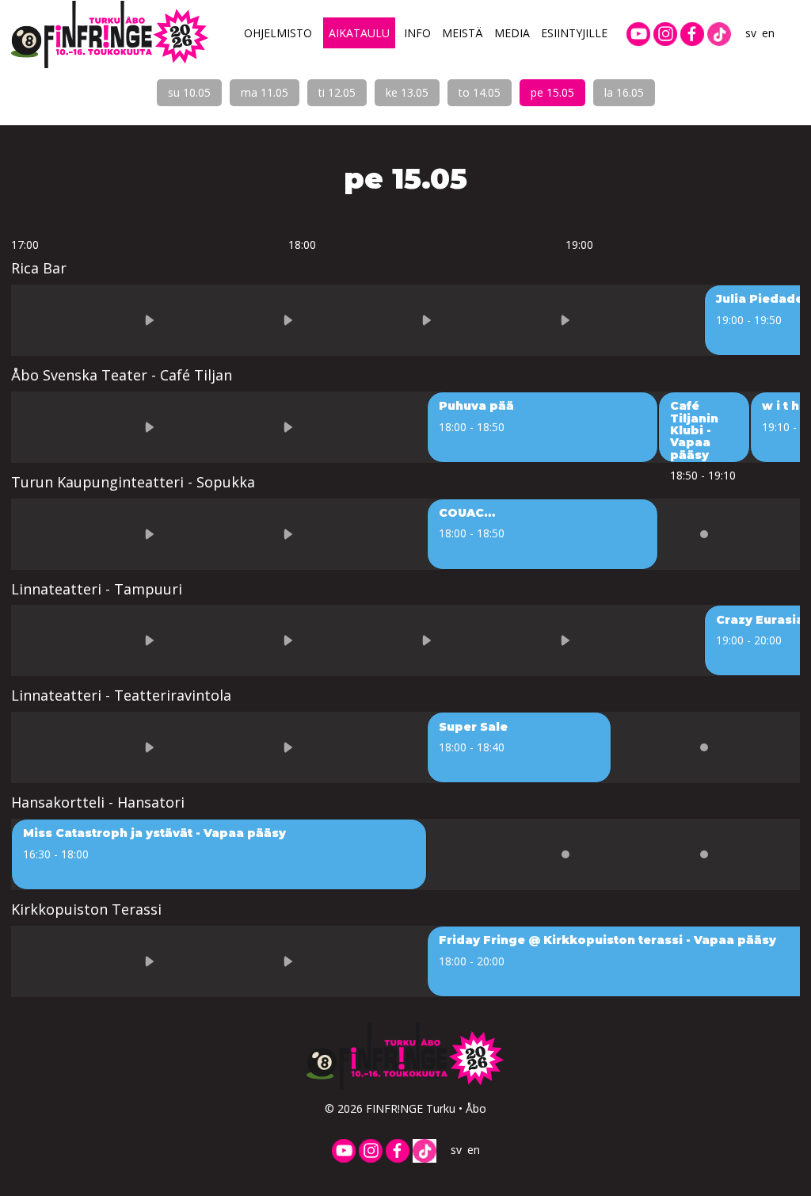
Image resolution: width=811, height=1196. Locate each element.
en (768, 32)
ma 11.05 (264, 92)
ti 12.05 (337, 92)
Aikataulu (359, 32)
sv (750, 32)
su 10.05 (189, 92)
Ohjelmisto (278, 32)
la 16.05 (624, 92)
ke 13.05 (407, 92)
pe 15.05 (552, 92)
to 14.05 (480, 92)
